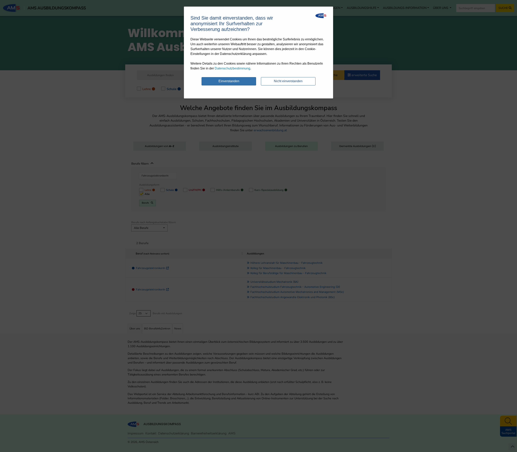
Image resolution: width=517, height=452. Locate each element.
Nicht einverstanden (288, 81)
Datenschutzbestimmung (232, 68)
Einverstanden (229, 81)
